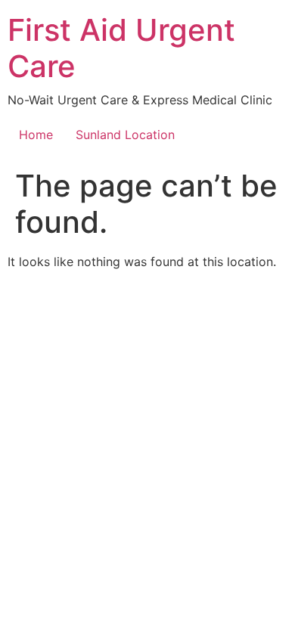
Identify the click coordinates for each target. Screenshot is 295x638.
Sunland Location (125, 134)
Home (36, 134)
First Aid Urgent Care (121, 48)
